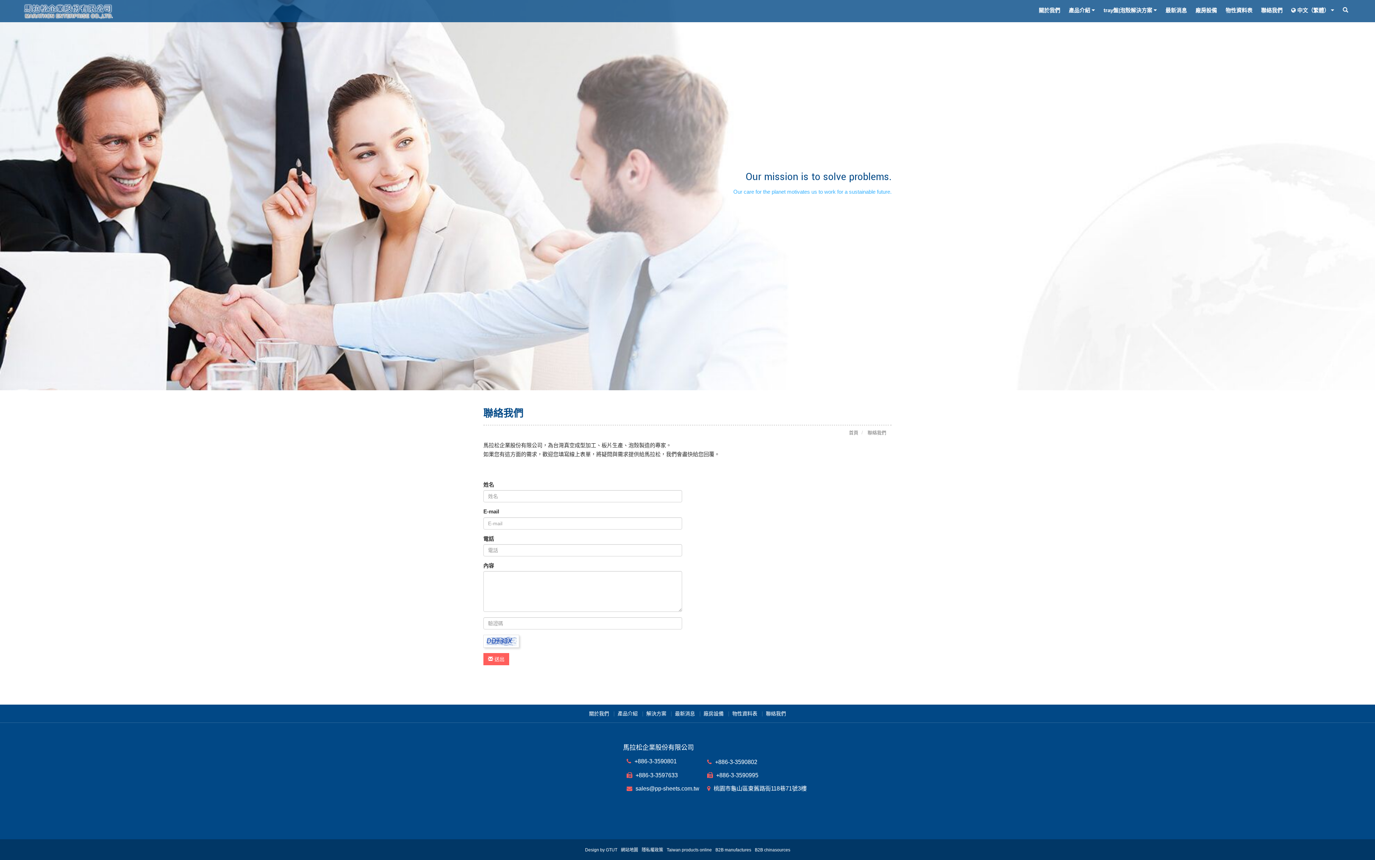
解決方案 (656, 713)
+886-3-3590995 (736, 775)
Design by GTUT (601, 849)
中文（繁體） (1313, 10)
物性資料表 (1239, 10)
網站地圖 (629, 849)
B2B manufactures (733, 849)
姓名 (488, 485)
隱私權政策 (652, 849)
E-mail (491, 511)
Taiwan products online (689, 849)
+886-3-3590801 (655, 761)
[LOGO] (185, 11)
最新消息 (1176, 10)
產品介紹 (628, 713)
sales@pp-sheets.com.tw (666, 789)
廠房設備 (1206, 10)
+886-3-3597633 (656, 775)
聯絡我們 (1272, 10)
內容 (488, 565)
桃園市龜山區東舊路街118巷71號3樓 (759, 789)
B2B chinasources (772, 849)
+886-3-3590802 (735, 762)
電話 (488, 539)
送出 (499, 659)
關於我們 (1049, 10)
